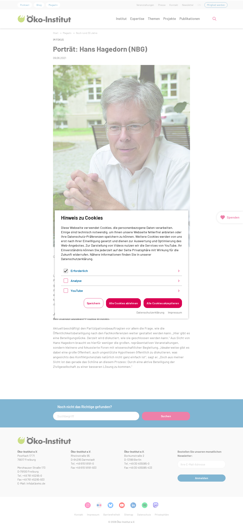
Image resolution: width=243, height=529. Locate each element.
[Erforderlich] (66, 272)
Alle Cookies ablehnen (123, 303)
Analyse (76, 281)
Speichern (93, 303)
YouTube (77, 291)
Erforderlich (79, 271)
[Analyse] (66, 281)
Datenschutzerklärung (76, 259)
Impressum (175, 312)
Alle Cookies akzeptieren (163, 303)
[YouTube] (66, 291)
